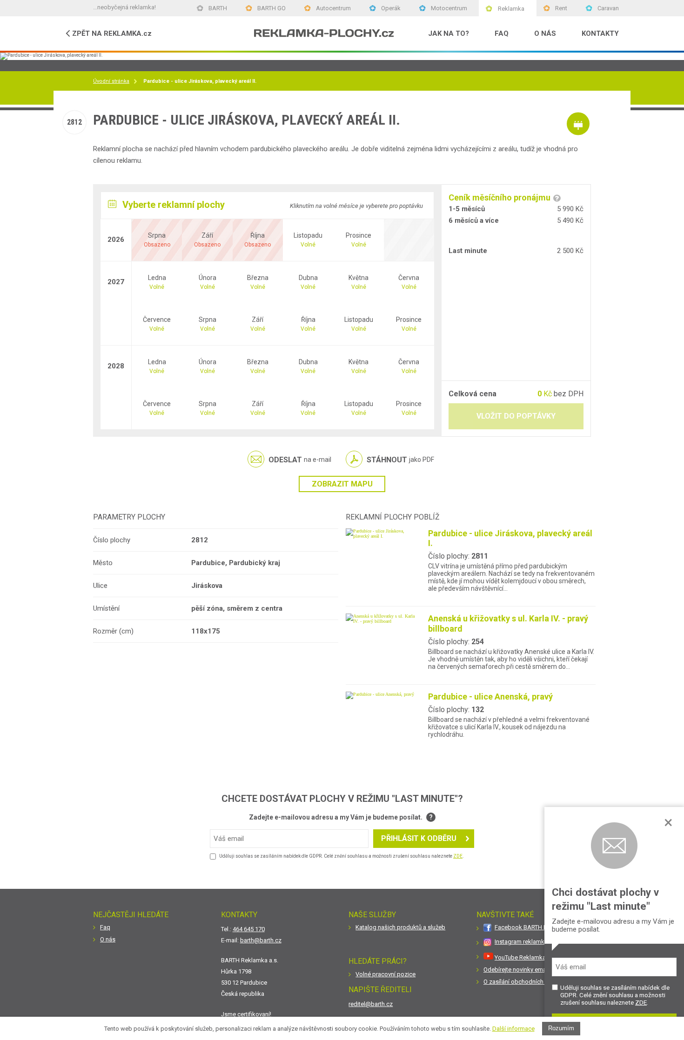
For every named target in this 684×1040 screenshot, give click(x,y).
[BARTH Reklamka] (324, 33)
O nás (107, 939)
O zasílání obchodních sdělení (523, 981)
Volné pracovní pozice (385, 974)
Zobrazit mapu (342, 484)
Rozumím (561, 1028)
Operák (391, 8)
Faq (105, 927)
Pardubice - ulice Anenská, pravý (490, 696)
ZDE (641, 1002)
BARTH (217, 8)
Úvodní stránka (111, 81)
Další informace (513, 1028)
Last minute (468, 251)
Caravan (608, 8)
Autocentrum (333, 8)
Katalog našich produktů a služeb (400, 927)
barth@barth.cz (261, 940)
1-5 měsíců (467, 209)
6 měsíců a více (474, 220)
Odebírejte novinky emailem (520, 969)
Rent (561, 8)
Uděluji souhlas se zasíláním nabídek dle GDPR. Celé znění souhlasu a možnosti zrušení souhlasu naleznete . (615, 995)
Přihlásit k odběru (418, 838)
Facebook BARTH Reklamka (532, 927)
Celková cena (472, 393)
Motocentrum (449, 8)
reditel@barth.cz (371, 1003)
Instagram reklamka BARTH (531, 941)
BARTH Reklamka (123, 882)
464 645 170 (249, 929)
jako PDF (400, 459)
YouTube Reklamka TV (524, 957)
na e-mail (299, 459)
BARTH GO (271, 8)
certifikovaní (253, 1014)
